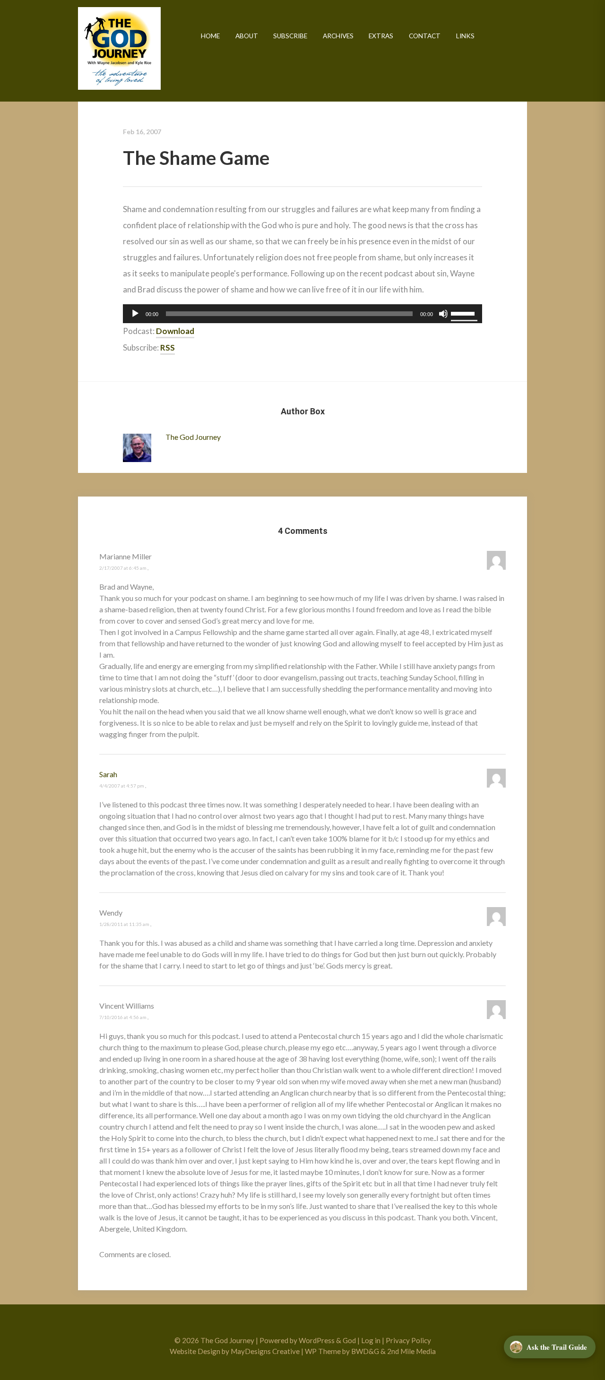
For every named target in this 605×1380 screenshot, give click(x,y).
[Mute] (443, 313)
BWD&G (365, 1351)
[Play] (135, 313)
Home (210, 36)
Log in (370, 1340)
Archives (338, 36)
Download (175, 331)
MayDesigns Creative (265, 1351)
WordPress (317, 1340)
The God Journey (119, 48)
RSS (167, 347)
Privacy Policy (408, 1340)
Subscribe (290, 36)
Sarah (108, 774)
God (349, 1340)
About (246, 36)
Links (465, 36)
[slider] (464, 312)
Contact (425, 36)
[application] (302, 313)
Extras (381, 36)
